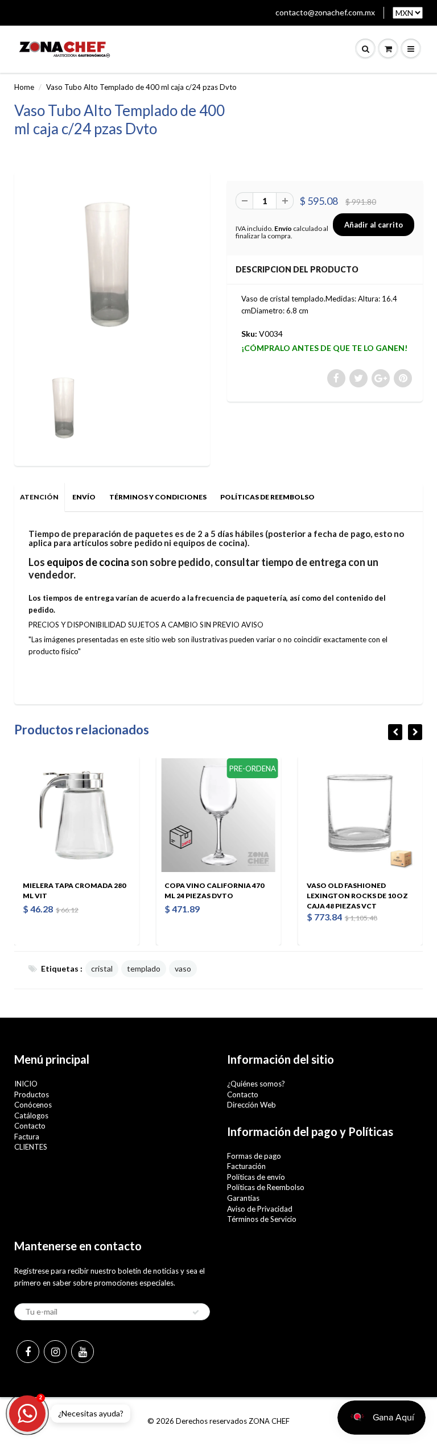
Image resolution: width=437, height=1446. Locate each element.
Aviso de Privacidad (259, 1208)
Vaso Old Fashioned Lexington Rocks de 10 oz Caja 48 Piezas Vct (275, 895)
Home (24, 87)
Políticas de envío (256, 1176)
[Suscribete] (196, 1312)
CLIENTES (30, 1146)
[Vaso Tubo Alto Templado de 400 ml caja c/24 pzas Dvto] (112, 272)
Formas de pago (254, 1155)
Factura (26, 1136)
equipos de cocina (88, 562)
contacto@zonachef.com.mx (325, 12)
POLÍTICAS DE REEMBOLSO (267, 497)
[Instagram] (55, 1351)
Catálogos (31, 1115)
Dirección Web (251, 1104)
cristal (102, 968)
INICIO (26, 1083)
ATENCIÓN (39, 497)
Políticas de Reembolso (265, 1187)
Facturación (246, 1166)
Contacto (30, 1125)
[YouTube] (82, 1351)
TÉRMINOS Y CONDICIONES (158, 497)
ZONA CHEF (269, 1421)
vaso (183, 968)
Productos (31, 1094)
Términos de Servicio (261, 1219)
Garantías (243, 1198)
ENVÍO (84, 497)
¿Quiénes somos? (256, 1083)
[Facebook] (28, 1351)
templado (143, 968)
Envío (283, 228)
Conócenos (33, 1104)
